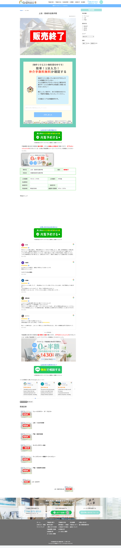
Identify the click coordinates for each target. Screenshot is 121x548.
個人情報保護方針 (84, 525)
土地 (85, 18)
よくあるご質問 (51, 534)
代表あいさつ (73, 525)
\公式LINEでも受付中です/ (48, 365)
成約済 (85, 28)
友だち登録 (60, 512)
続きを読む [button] (23, 256)
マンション (86, 16)
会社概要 (72, 522)
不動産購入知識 (51, 529)
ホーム (38, 522)
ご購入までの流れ (52, 527)
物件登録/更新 (24, 401)
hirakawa (47, 383)
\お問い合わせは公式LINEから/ (48, 227)
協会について (73, 527)
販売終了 (86, 26)
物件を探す (30, 401)
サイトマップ (40, 527)
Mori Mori (29, 383)
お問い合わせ (82, 522)
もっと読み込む (47, 332)
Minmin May (65, 383)
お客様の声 (50, 531)
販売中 (85, 30)
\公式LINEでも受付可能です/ (48, 130)
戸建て (85, 20)
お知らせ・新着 (41, 525)
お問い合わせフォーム (90, 512)
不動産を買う (50, 522)
